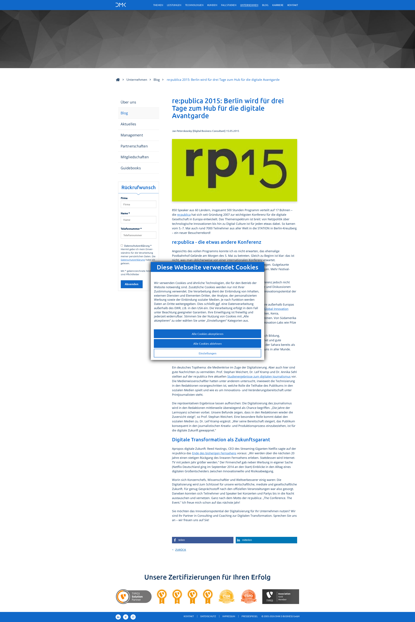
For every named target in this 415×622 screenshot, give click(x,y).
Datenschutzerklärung (133, 259)
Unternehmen (249, 4)
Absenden (132, 284)
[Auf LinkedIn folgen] (118, 617)
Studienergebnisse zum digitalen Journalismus (259, 376)
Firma (124, 198)
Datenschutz (208, 616)
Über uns (128, 102)
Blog (265, 4)
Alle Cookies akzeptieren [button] (207, 333)
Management (132, 135)
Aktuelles (128, 124)
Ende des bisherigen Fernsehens (214, 453)
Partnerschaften (134, 146)
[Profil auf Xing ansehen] (125, 617)
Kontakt (292, 4)
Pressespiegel (250, 616)
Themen (158, 4)
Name (125, 213)
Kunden (212, 4)
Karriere (278, 4)
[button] (202, 540)
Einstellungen (207, 353)
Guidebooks (131, 167)
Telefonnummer (131, 228)
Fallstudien (228, 4)
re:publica (184, 215)
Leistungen (174, 4)
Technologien (194, 4)
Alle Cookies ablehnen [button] (207, 343)
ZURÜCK (180, 549)
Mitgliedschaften (135, 156)
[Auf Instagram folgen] (133, 617)
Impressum (228, 616)
